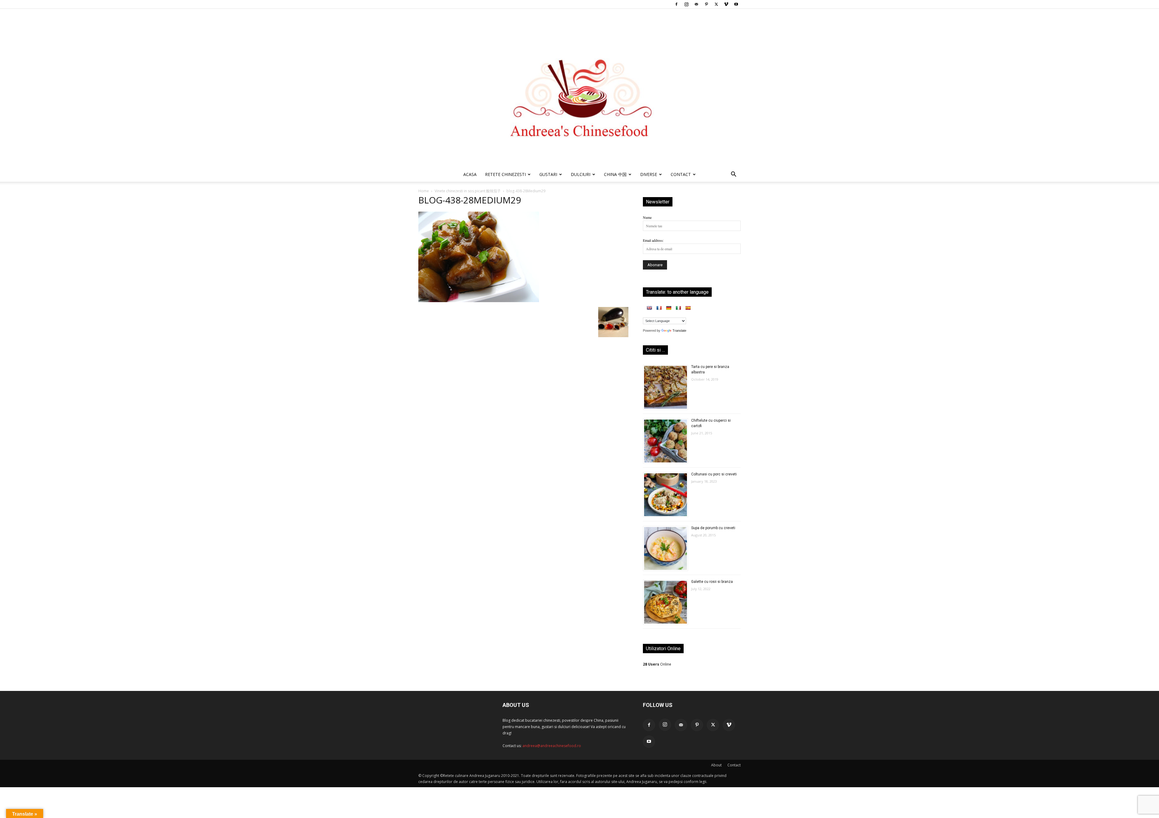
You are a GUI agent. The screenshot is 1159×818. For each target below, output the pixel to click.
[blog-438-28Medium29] (478, 300)
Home (423, 190)
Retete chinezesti (505, 174)
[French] (659, 307)
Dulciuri (580, 174)
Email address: (653, 240)
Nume (647, 217)
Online (657, 664)
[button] (733, 175)
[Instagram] (686, 4)
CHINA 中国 (615, 174)
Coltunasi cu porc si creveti (714, 474)
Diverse (648, 174)
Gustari (548, 174)
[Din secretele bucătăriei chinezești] (579, 88)
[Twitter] (716, 4)
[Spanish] (688, 307)
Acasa (470, 174)
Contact (734, 765)
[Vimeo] (726, 4)
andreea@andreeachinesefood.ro (551, 745)
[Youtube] (736, 4)
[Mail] (696, 4)
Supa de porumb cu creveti (713, 528)
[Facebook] (676, 4)
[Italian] (678, 307)
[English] (649, 307)
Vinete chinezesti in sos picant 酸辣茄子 (468, 190)
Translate (679, 330)
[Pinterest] (706, 4)
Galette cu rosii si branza (712, 582)
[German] (668, 307)
